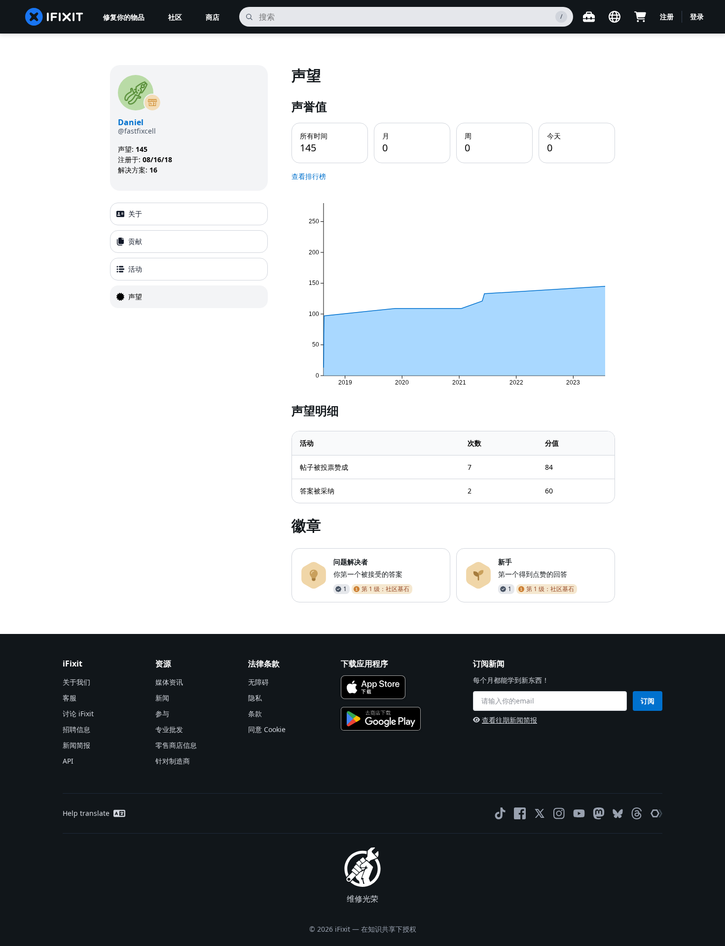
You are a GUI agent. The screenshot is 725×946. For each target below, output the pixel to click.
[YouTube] (579, 813)
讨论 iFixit (78, 713)
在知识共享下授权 (388, 929)
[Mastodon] (599, 813)
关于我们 (76, 682)
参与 (162, 713)
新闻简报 (76, 745)
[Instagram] (559, 813)
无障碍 (258, 682)
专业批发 (169, 729)
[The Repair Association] (656, 813)
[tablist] (189, 255)
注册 (667, 16)
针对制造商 (172, 761)
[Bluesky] (618, 813)
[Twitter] (539, 813)
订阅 (647, 700)
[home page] (54, 17)
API (68, 761)
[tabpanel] (453, 333)
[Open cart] (640, 17)
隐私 (255, 697)
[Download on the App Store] (373, 687)
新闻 (162, 697)
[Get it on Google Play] (381, 719)
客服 (69, 697)
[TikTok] (500, 813)
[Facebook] (520, 813)
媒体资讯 (169, 682)
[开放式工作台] (589, 17)
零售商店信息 (176, 745)
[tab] (189, 214)
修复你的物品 (124, 17)
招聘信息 (76, 729)
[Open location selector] (614, 17)
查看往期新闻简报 (509, 720)
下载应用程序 (364, 663)
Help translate (86, 813)
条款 (255, 713)
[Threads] (637, 813)
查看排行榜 (308, 176)
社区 (175, 17)
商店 (212, 17)
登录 (697, 16)
